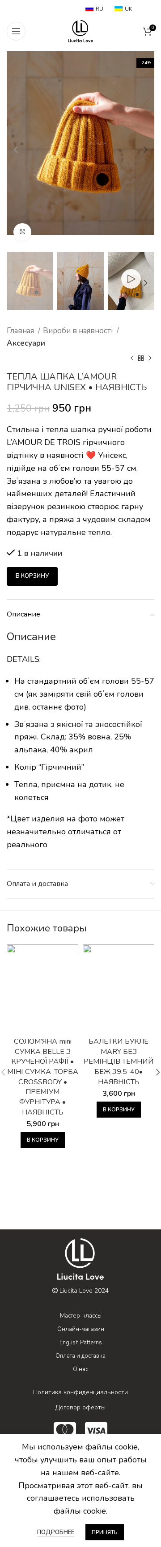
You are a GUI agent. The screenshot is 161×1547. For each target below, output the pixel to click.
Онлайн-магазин (80, 1329)
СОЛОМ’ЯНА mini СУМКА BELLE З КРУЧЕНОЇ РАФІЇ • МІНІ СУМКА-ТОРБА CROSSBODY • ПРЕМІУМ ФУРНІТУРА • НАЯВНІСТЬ (42, 1077)
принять (105, 1532)
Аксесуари (26, 343)
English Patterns (80, 1343)
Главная (21, 331)
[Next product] (149, 358)
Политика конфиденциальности (80, 1392)
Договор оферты (80, 1407)
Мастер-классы (81, 1316)
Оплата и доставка (80, 1356)
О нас (80, 1369)
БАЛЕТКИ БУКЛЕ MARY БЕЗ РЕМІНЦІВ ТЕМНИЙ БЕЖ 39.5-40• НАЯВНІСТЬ (119, 1062)
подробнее (55, 1532)
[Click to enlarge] (22, 232)
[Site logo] (80, 30)
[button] (43, 1140)
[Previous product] (131, 358)
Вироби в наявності (78, 331)
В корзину (32, 576)
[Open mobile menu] (16, 31)
